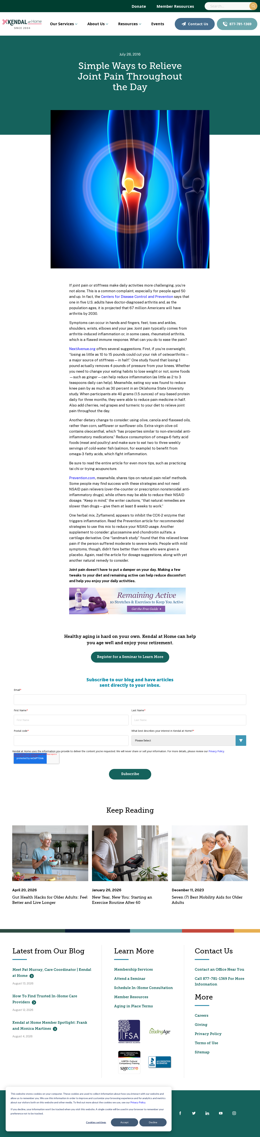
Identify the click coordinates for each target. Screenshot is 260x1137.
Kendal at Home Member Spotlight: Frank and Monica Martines (49, 1026)
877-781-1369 (240, 24)
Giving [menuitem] (201, 1025)
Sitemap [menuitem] (202, 1052)
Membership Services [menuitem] (133, 970)
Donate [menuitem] (139, 6)
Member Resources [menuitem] (175, 6)
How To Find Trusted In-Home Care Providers (44, 999)
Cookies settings (96, 1122)
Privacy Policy (137, 1102)
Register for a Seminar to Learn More (130, 657)
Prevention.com (82, 478)
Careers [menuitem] (201, 1016)
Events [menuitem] (157, 23)
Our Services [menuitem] (62, 23)
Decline (153, 1122)
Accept (124, 1122)
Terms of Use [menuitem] (206, 1043)
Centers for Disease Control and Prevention (137, 297)
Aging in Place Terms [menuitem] (133, 1006)
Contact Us (198, 24)
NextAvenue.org (82, 349)
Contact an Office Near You (219, 970)
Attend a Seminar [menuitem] (129, 979)
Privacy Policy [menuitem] (208, 1034)
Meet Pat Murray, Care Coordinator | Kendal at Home (51, 973)
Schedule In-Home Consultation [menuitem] (143, 988)
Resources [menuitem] (128, 23)
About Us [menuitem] (96, 23)
